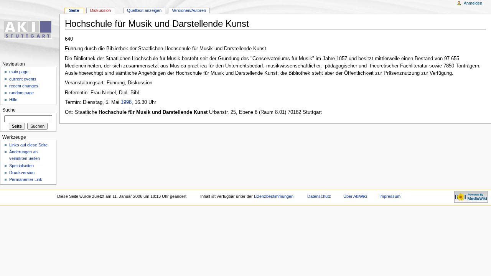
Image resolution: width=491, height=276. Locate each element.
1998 (126, 102)
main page (18, 71)
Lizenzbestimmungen (273, 196)
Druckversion (22, 172)
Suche (9, 110)
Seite (74, 10)
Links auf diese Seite (28, 145)
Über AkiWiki (355, 196)
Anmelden (473, 3)
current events (22, 79)
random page (21, 92)
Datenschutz (319, 196)
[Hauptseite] (29, 29)
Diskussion (100, 10)
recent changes (23, 86)
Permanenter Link (25, 179)
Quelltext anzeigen (144, 10)
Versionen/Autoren (189, 10)
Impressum (389, 196)
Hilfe (13, 99)
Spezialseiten (21, 165)
